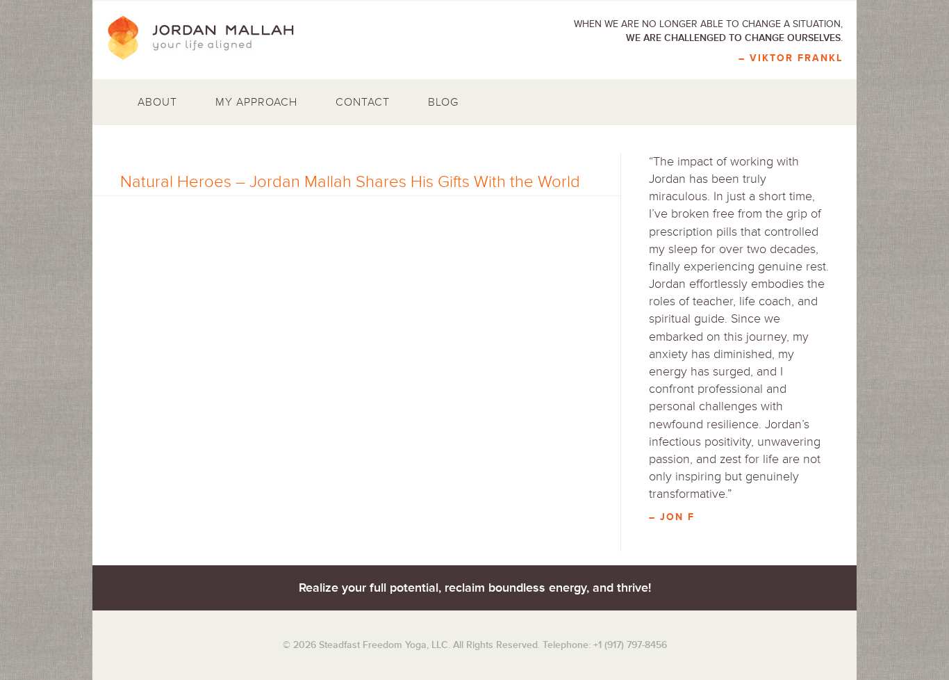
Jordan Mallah (210, 38)
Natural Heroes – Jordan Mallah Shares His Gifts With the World (350, 182)
